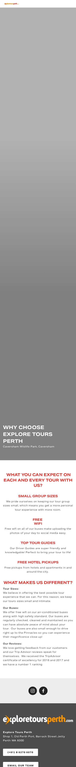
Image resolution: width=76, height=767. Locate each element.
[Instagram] (32, 691)
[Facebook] (43, 691)
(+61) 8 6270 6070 (20, 752)
